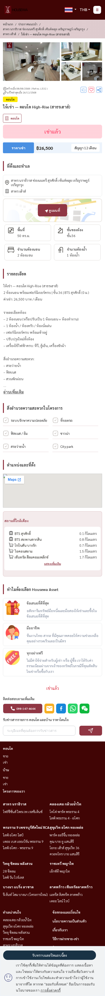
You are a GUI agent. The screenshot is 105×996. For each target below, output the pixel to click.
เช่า (5, 762)
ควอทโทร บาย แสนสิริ (64, 854)
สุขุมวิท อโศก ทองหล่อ (66, 827)
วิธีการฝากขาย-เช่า (65, 938)
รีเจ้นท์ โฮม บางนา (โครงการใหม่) (25, 894)
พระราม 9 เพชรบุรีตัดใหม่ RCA (26, 827)
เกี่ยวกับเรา (60, 930)
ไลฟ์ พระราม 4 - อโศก (65, 818)
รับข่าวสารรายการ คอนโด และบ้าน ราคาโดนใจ (36, 719)
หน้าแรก (8, 24)
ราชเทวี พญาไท (62, 863)
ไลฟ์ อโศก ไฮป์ (13, 835)
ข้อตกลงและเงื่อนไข (66, 912)
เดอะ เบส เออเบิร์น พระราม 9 (23, 841)
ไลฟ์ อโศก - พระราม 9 (18, 847)
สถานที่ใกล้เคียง (16, 520)
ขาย (5, 756)
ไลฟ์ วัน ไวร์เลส (13, 877)
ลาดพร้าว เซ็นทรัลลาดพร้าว (71, 887)
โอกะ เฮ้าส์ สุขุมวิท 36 (64, 847)
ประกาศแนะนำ (27, 24)
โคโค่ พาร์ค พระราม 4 (64, 811)
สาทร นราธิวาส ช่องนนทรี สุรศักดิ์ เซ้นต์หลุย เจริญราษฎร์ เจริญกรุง (44, 29)
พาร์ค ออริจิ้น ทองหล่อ (65, 835)
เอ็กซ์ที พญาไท (60, 871)
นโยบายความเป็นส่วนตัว (69, 921)
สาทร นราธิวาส (14, 804)
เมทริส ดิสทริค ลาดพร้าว (66, 894)
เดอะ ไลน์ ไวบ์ (59, 901)
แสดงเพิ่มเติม (52, 564)
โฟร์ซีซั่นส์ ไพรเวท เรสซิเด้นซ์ (22, 811)
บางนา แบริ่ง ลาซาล (18, 887)
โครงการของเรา (14, 791)
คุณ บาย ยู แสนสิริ (62, 841)
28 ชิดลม (9, 871)
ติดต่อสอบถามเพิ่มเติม (18, 698)
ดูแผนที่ (54, 210)
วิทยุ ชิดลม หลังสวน (17, 863)
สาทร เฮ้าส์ (9, 34)
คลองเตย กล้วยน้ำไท (65, 804)
